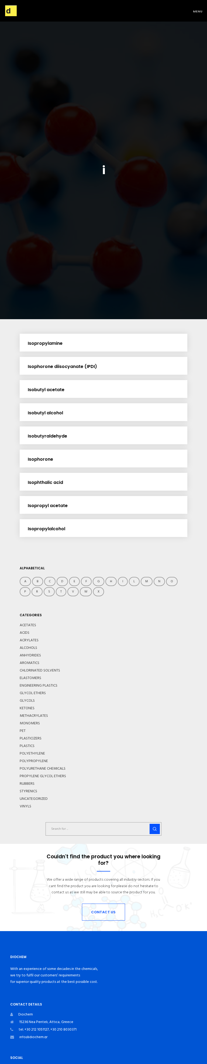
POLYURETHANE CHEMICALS (42, 768)
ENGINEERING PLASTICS (38, 685)
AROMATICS (29, 663)
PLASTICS (27, 746)
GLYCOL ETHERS (33, 693)
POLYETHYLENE (32, 753)
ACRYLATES (29, 640)
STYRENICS (28, 791)
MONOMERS (30, 723)
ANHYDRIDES (30, 655)
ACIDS (24, 632)
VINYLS (25, 806)
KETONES (27, 708)
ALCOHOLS (28, 647)
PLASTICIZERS (31, 738)
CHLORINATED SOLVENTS (40, 670)
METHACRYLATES (34, 715)
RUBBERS (27, 783)
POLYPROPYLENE (34, 761)
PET (23, 730)
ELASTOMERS (30, 678)
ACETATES (28, 625)
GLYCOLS (27, 700)
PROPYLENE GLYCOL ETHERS (43, 776)
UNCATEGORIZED (34, 798)
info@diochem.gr (33, 1037)
